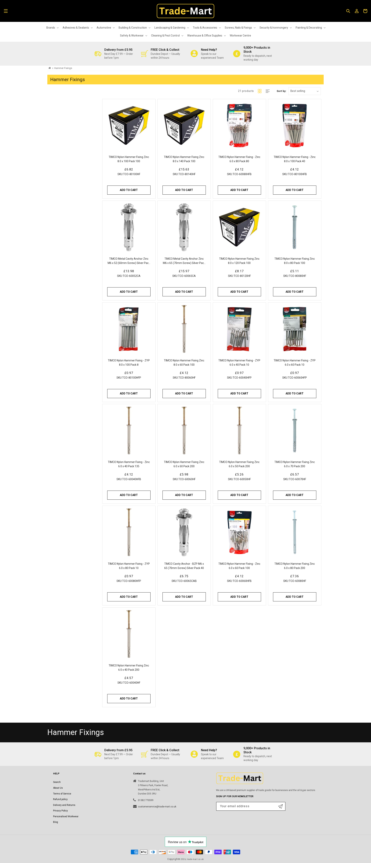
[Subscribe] (280, 806)
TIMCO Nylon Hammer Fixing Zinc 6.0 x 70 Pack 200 (294, 464)
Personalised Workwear (65, 816)
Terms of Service (62, 793)
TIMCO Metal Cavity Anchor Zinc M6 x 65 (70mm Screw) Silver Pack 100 (184, 261)
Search (57, 782)
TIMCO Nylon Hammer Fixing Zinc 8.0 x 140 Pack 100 (184, 159)
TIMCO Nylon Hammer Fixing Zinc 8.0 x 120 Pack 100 (239, 260)
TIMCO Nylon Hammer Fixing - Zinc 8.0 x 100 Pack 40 (295, 159)
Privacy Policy (60, 810)
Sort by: (281, 91)
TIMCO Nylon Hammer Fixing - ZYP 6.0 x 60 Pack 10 (295, 362)
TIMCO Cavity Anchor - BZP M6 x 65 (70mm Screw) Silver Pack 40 (184, 566)
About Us (58, 788)
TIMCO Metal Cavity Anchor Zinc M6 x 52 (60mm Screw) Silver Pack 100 (129, 261)
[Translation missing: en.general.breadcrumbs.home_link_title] (49, 68)
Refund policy (60, 799)
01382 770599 (145, 800)
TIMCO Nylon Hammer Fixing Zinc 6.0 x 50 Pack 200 (239, 464)
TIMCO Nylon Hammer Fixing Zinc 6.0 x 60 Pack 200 (184, 464)
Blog (55, 822)
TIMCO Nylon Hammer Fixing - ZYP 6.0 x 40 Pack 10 (239, 362)
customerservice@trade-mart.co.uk (157, 806)
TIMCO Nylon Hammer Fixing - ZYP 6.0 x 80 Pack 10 (129, 566)
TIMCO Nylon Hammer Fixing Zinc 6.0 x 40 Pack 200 (129, 667)
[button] (6, 11)
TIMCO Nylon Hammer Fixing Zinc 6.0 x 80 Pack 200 (294, 566)
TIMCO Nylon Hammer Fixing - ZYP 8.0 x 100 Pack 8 (129, 362)
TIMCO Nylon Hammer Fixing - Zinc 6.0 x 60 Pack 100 (239, 566)
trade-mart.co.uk (195, 859)
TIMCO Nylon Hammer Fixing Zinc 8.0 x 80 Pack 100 (294, 260)
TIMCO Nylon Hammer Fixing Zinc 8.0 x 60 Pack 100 (184, 362)
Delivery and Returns (64, 805)
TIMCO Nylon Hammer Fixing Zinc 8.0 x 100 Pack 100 (129, 159)
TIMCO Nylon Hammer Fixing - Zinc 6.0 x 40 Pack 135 (129, 464)
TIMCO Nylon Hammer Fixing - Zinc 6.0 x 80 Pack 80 (239, 159)
